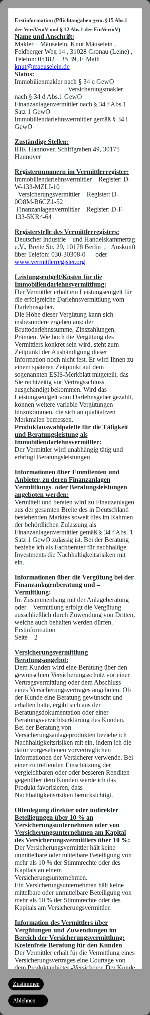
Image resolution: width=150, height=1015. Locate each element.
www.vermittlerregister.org (50, 261)
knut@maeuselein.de (42, 66)
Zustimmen (26, 984)
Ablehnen (24, 1000)
